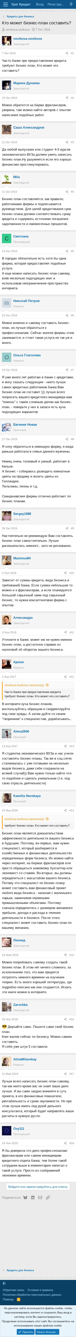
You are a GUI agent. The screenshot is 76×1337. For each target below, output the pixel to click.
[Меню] (5, 4)
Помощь (8, 1299)
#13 (71, 746)
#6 (72, 315)
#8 (72, 439)
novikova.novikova (17, 29)
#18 (71, 1143)
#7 (72, 370)
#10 (71, 573)
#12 (71, 676)
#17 (71, 1073)
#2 (72, 97)
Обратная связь (13, 1290)
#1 (72, 53)
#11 (72, 632)
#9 (72, 528)
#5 (72, 251)
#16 (71, 1019)
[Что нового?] (71, 4)
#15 (71, 955)
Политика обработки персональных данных (32, 1294)
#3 (72, 142)
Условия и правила (40, 1290)
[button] (4, 1283)
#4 (72, 191)
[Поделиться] (67, 53)
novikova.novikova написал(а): (24, 685)
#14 (71, 810)
